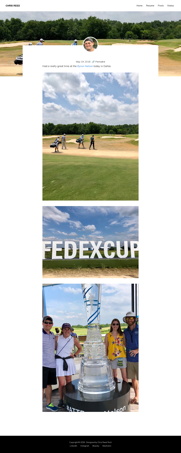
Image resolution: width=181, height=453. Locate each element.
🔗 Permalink (98, 61)
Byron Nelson (85, 66)
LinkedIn (73, 446)
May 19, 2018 (83, 61)
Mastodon (107, 446)
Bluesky (95, 446)
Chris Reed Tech (105, 442)
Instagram (84, 446)
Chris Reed (13, 5)
